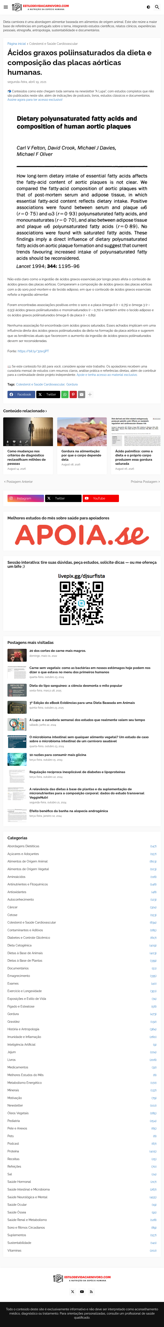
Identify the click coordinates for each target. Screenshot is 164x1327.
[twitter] (72, 1292)
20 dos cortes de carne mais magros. (57, 651)
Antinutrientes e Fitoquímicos (82, 884)
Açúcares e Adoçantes (82, 854)
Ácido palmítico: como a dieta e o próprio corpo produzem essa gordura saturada (134, 457)
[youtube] (82, 1292)
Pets (82, 1136)
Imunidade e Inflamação (82, 1037)
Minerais (82, 1090)
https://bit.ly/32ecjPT (33, 351)
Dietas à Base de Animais (82, 953)
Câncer (82, 907)
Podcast (82, 1143)
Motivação (82, 1098)
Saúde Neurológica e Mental (82, 1197)
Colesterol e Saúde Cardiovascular (53, 43)
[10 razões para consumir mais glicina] (17, 759)
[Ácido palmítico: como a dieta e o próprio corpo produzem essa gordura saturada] (136, 431)
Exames (82, 983)
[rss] (91, 1292)
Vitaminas (82, 1250)
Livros (82, 1060)
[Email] (81, 394)
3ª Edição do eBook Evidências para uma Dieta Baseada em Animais (82, 703)
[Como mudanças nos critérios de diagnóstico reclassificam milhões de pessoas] (28, 431)
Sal (82, 1174)
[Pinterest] (73, 394)
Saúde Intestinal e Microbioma (82, 1189)
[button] (6, 7)
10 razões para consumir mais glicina (57, 755)
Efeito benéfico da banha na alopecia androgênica (68, 811)
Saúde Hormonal (82, 1181)
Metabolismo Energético (82, 1082)
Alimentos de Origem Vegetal (82, 869)
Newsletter (82, 1105)
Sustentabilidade (82, 1243)
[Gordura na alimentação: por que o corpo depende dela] (82, 431)
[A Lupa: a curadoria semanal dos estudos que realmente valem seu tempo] (17, 724)
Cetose (82, 915)
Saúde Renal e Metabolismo (82, 1220)
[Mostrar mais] (90, 394)
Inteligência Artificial (82, 1044)
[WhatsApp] (65, 394)
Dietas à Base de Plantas (82, 960)
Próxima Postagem (144, 481)
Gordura (72, 384)
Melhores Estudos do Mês (82, 1075)
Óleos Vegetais (82, 1113)
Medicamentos (82, 1067)
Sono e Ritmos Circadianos (82, 1227)
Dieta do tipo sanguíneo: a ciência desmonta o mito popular (75, 686)
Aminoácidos (82, 877)
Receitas (82, 1159)
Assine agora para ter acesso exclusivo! (35, 99)
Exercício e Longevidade (82, 991)
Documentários (82, 968)
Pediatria (82, 1121)
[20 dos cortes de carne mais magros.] (17, 655)
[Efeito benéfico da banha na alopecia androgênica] (17, 815)
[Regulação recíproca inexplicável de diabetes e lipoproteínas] (17, 776)
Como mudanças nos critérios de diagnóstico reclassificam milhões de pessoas (26, 457)
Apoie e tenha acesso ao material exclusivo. (107, 374)
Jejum (82, 1052)
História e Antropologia (82, 1029)
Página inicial (16, 43)
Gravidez (82, 1021)
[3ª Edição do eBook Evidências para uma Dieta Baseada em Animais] (17, 707)
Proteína (82, 1151)
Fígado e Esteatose (82, 1006)
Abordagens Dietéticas (82, 846)
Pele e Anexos (82, 1128)
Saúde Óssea (82, 1212)
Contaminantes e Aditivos (82, 930)
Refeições (82, 1166)
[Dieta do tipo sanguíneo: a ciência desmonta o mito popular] (17, 690)
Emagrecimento (82, 976)
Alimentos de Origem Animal (82, 861)
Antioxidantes (82, 892)
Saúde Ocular (82, 1204)
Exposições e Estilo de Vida (82, 998)
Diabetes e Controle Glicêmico (82, 937)
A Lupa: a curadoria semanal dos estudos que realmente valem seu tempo (87, 720)
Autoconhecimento (82, 899)
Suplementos (82, 1235)
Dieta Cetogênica (82, 945)
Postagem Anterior (20, 481)
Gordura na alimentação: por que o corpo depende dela (81, 455)
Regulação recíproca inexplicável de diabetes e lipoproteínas (77, 772)
